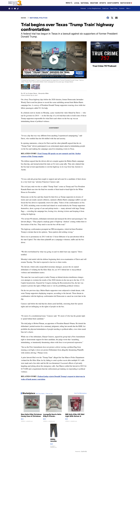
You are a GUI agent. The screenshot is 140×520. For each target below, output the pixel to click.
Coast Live (105, 8)
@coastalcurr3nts (18, 8)
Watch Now (125, 3)
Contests (121, 8)
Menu (68, 3)
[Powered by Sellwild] (84, 451)
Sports (102, 3)
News (23, 18)
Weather (94, 3)
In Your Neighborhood (94, 8)
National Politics (38, 18)
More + (128, 8)
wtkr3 (12, 8)
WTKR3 (10, 8)
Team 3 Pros (113, 8)
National (85, 3)
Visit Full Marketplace (80, 393)
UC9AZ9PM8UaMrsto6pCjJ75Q (15, 8)
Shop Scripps (113, 3)
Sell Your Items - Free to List (44, 393)
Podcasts (83, 8)
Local (76, 3)
